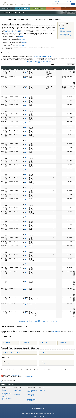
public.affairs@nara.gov (47, 363)
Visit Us (53, 8)
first (20, 61)
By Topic (3, 389)
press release (20, 36)
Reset (73, 64)
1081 (33, 61)
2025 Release (6, 342)
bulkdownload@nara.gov (56, 331)
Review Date (68, 68)
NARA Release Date (10, 68)
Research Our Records (7, 8)
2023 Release (25, 342)
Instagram (36, 408)
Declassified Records (30, 394)
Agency (20, 69)
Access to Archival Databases (5, 397)
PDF (24, 72)
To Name (40, 68)
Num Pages (54, 68)
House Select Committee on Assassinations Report (65, 33)
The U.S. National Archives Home (16, 3)
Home (3, 15)
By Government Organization (7, 391)
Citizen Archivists (58, 1)
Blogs (42, 408)
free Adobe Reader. (14, 375)
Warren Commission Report (65, 31)
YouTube (40, 408)
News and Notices (42, 389)
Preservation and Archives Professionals (19, 392)
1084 (42, 61)
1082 (36, 61)
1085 (44, 61)
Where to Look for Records (31, 395)
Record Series (63, 68)
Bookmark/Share (66, 1)
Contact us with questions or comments (8, 381)
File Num (36, 68)
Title (47, 69)
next (54, 61)
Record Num (6, 68)
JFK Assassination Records (18, 15)
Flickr (43, 408)
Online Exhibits (4, 400)
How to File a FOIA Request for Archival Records (31, 400)
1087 (50, 61)
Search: (52, 64)
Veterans (15, 395)
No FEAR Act (49, 413)
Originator (59, 68)
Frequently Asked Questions (11, 352)
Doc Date (25, 69)
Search (73, 3)
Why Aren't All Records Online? (31, 398)
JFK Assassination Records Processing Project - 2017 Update (17, 31)
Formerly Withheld (16, 68)
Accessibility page (29, 376)
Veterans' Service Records (23, 8)
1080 (31, 61)
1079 (28, 61)
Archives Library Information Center (7, 399)
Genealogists (16, 389)
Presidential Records (5, 394)
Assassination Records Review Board (66, 36)
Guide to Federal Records (31, 392)
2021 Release (62, 342)
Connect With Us (38, 406)
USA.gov (53, 413)
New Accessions (42, 390)
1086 (47, 61)
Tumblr (38, 408)
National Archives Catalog (6, 393)
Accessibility (28, 413)
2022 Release (44, 342)
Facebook (32, 408)
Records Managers (17, 394)
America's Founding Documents (68, 8)
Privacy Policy (33, 413)
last (56, 61)
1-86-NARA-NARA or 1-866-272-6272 (38, 416)
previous (23, 61)
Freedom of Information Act (41, 413)
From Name (43, 68)
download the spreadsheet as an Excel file (42, 56)
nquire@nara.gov (9, 363)
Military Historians (17, 390)
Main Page (62, 28)
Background (62, 30)
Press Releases (44, 352)
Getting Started (29, 389)
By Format (4, 390)
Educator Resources (38, 8)
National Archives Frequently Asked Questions (32, 391)
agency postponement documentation (27, 340)
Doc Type (31, 69)
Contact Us (72, 1)
